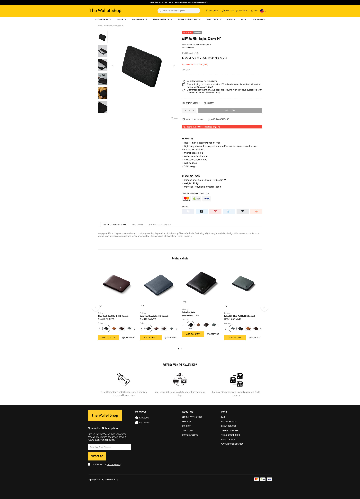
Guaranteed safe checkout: (195, 194)
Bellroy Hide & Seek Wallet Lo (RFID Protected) (239, 316)
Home (100, 26)
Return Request (229, 421)
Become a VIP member (192, 417)
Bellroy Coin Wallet (188, 312)
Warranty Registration (232, 444)
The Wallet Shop (105, 10)
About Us (186, 421)
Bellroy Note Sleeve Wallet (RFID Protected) (154, 316)
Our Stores (187, 430)
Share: (185, 207)
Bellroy (101, 313)
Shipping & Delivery (230, 430)
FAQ (223, 417)
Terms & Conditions (230, 435)
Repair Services (228, 426)
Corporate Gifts (190, 435)
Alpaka (191, 47)
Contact (186, 426)
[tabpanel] (117, 306)
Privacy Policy (114, 464)
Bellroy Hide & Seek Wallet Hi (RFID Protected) (113, 316)
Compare (130, 338)
